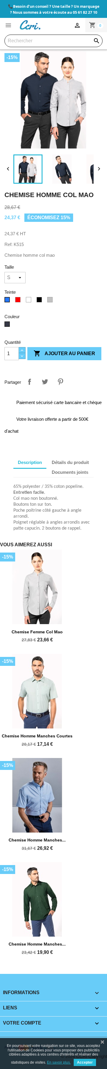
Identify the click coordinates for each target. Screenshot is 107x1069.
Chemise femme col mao (37, 631)
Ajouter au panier (64, 353)
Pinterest (60, 382)
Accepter (85, 1062)
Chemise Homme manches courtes (37, 736)
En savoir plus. (59, 1062)
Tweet (45, 382)
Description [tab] (30, 462)
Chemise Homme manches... (37, 840)
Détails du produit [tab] (70, 462)
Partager (29, 382)
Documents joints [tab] (70, 472)
